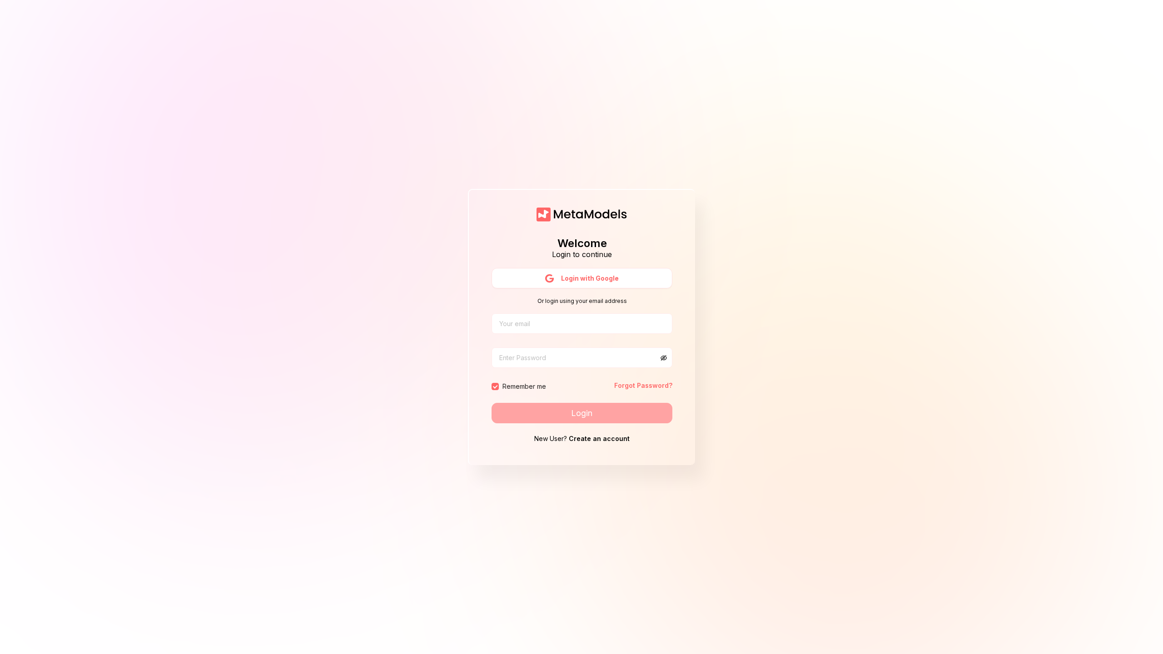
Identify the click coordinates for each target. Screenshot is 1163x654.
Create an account (599, 438)
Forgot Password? (643, 385)
